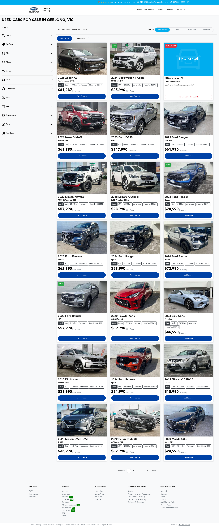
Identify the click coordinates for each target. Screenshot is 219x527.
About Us (181, 10)
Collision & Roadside (136, 502)
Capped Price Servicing (137, 499)
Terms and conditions (169, 508)
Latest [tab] (177, 29)
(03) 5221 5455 (179, 2)
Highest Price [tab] (192, 29)
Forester (65, 499)
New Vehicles (148, 10)
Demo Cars (99, 494)
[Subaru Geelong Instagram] (188, 2)
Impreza (65, 491)
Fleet (162, 497)
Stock (160, 10)
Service (170, 10)
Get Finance (82, 96)
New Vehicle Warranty (136, 497)
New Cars (99, 497)
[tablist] (184, 29)
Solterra (65, 497)
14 (147, 471)
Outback (65, 502)
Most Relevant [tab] (162, 29)
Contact (163, 499)
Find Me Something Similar (188, 97)
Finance (98, 499)
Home (139, 10)
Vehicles (32, 497)
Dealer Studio (184, 525)
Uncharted (66, 510)
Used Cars (99, 491)
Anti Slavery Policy (167, 502)
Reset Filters (64, 38)
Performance (34, 494)
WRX (64, 516)
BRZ (63, 513)
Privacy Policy (166, 505)
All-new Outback (69, 505)
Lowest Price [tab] (206, 29)
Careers (163, 494)
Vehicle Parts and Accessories (139, 494)
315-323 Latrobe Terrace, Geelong (154, 2)
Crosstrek (66, 494)
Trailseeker (66, 508)
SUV (31, 491)
